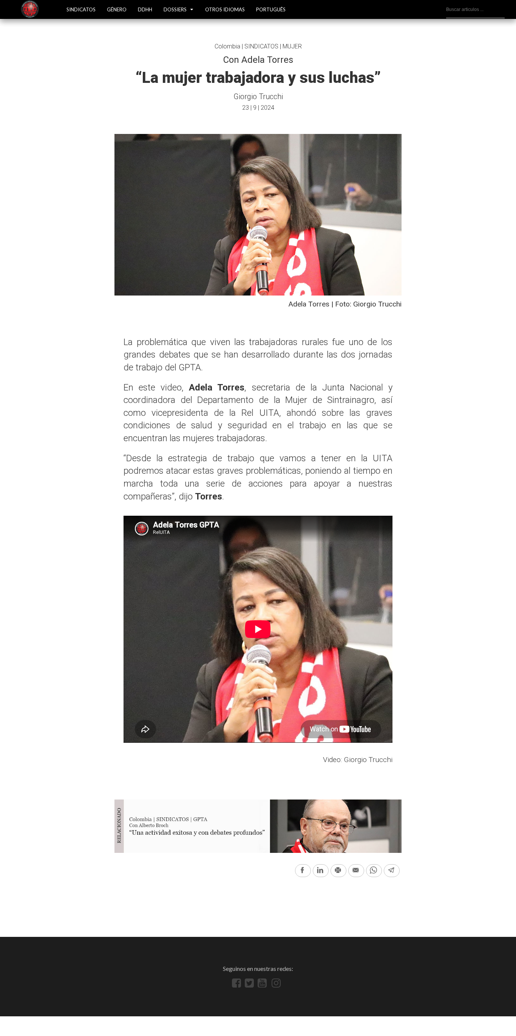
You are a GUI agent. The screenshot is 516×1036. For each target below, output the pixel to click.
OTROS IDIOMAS (225, 9)
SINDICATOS (81, 9)
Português (271, 9)
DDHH (145, 9)
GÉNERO (117, 9)
